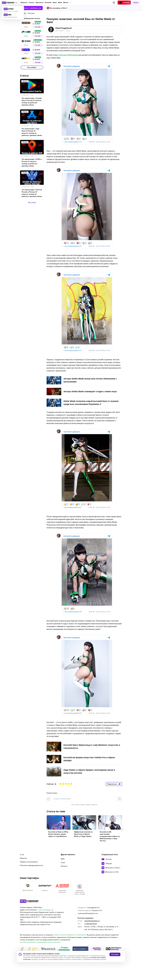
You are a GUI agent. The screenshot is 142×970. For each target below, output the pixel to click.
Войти (136, 2)
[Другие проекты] (9, 3)
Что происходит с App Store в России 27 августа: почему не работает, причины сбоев (32, 132)
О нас (22, 854)
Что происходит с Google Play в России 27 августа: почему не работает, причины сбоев (32, 101)
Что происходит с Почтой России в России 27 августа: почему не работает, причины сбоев (32, 193)
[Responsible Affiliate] (113, 948)
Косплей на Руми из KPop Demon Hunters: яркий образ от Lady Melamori (58, 834)
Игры (55, 2)
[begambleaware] (80, 949)
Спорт (63, 862)
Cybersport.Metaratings (68, 55)
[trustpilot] (64, 949)
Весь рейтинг (32, 67)
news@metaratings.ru (92, 921)
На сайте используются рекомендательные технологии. (40, 942)
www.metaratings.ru (45, 910)
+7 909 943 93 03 (90, 924)
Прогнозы (39, 2)
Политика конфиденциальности (31, 865)
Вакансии (23, 858)
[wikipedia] (48, 949)
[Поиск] (114, 3)
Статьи (31, 2)
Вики (60, 2)
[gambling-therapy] (96, 949)
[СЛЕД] (122, 829)
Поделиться (112, 784)
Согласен (115, 954)
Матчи (65, 2)
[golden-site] (33, 949)
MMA (62, 859)
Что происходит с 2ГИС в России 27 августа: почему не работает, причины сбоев (32, 162)
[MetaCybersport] (29, 901)
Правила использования (29, 862)
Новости (24, 2)
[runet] (22, 949)
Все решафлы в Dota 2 (58, 8)
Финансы (64, 866)
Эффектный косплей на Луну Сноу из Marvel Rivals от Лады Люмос (83, 834)
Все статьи (32, 202)
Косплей (48, 2)
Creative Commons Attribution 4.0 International (69, 935)
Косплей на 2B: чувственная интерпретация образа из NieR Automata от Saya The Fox (110, 836)
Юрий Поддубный (63, 28)
